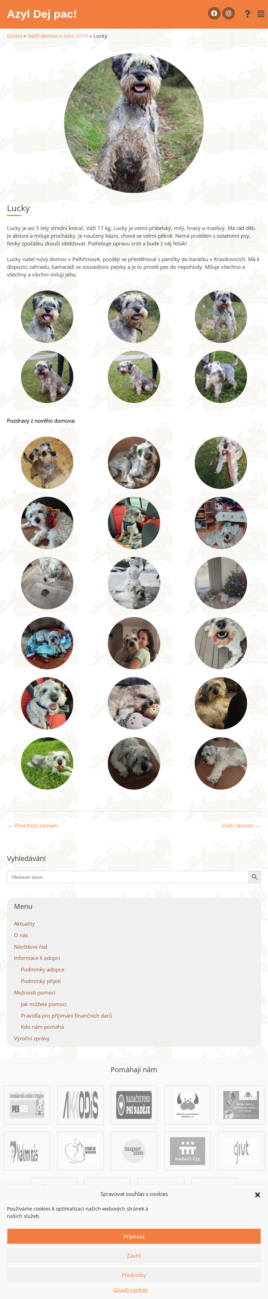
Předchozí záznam (33, 825)
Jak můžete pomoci (44, 1003)
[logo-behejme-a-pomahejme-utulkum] (187, 1104)
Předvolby (134, 1274)
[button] (257, 1194)
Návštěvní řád (30, 946)
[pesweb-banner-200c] (27, 1104)
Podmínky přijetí (41, 980)
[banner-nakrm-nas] (27, 1150)
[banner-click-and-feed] (241, 1104)
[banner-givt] (241, 1150)
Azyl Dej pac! (42, 14)
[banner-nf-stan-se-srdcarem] (80, 1150)
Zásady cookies (130, 1289)
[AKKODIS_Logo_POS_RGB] (80, 1104)
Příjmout (134, 1236)
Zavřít (134, 1255)
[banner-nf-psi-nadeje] (134, 1104)
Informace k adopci (37, 957)
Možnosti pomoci (34, 992)
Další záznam (241, 825)
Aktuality (24, 923)
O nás (21, 935)
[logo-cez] (188, 1150)
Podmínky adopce (42, 969)
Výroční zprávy (32, 1038)
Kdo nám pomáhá (42, 1026)
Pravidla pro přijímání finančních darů (66, 1015)
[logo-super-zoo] (134, 1150)
